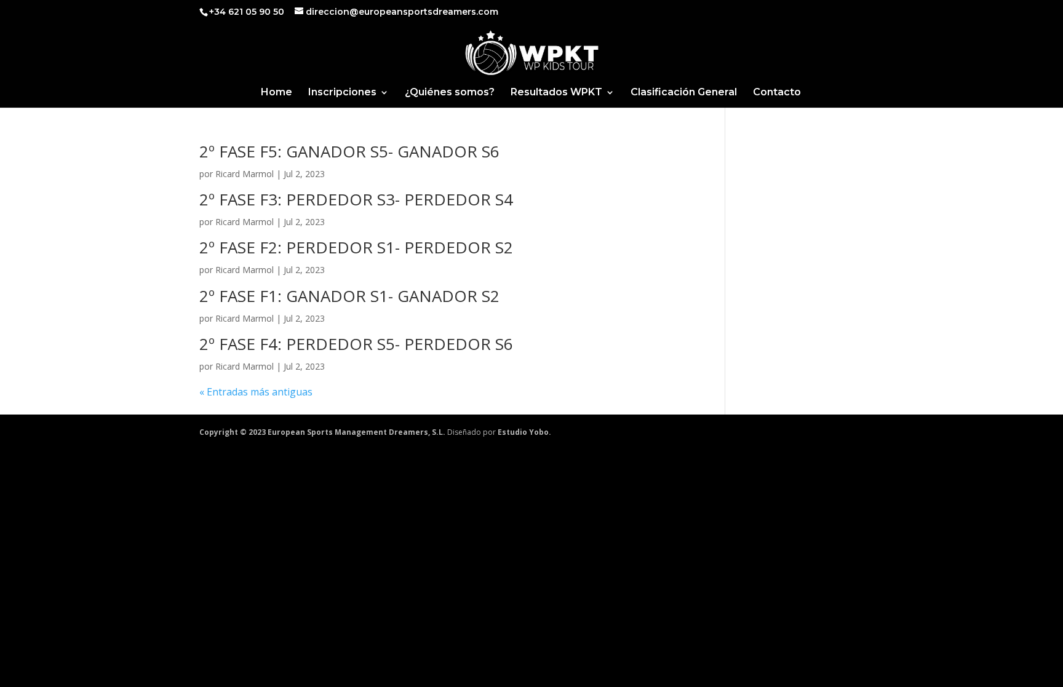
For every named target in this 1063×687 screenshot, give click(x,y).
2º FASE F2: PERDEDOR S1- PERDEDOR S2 (356, 247)
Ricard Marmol (244, 174)
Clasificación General (684, 93)
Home (276, 93)
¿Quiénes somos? (450, 93)
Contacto (777, 93)
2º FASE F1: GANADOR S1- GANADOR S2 (349, 296)
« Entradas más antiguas (256, 392)
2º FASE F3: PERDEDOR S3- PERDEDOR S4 (356, 199)
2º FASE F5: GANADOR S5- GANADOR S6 (349, 151)
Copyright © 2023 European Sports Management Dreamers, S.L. (322, 432)
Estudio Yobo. (524, 432)
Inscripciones (342, 93)
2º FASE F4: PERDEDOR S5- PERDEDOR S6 (356, 344)
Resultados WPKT (556, 93)
